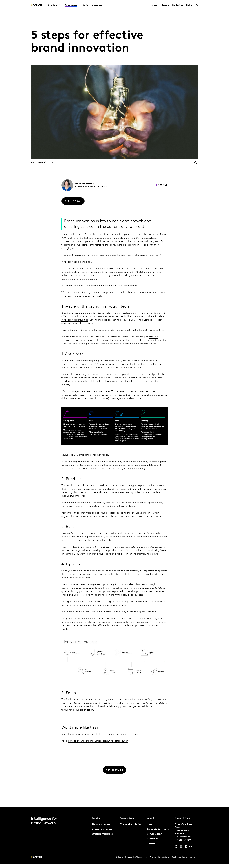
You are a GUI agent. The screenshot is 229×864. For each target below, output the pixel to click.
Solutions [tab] (52, 5)
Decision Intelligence (102, 829)
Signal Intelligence (101, 824)
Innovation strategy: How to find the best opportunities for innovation (105, 734)
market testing (142, 602)
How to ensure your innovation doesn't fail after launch (98, 741)
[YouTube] (185, 847)
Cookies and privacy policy (183, 857)
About (155, 5)
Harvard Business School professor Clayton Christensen (106, 269)
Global (189, 5)
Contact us (177, 5)
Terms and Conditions (159, 857)
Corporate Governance (158, 829)
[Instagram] (176, 847)
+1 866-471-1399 (183, 840)
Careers (165, 5)
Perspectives (71, 5)
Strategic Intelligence (102, 834)
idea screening (103, 602)
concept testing (120, 602)
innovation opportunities (74, 320)
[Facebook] (181, 847)
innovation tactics (93, 275)
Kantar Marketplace (92, 5)
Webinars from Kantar (130, 824)
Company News (154, 834)
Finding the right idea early (75, 330)
